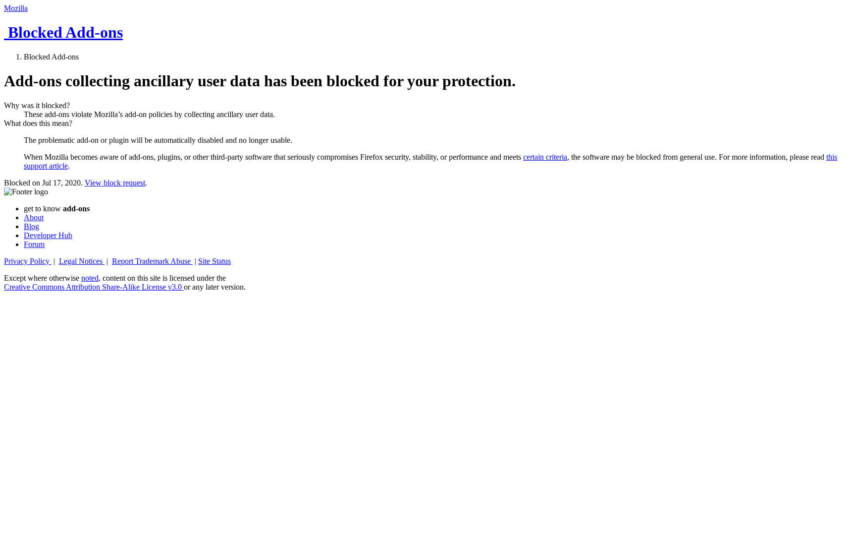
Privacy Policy (28, 261)
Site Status (214, 261)
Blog (31, 226)
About (34, 217)
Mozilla (16, 8)
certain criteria (545, 157)
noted (90, 278)
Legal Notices (82, 261)
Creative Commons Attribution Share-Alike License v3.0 (94, 287)
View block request (115, 183)
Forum (34, 244)
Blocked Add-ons (63, 32)
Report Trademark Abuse (152, 261)
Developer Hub (48, 235)
